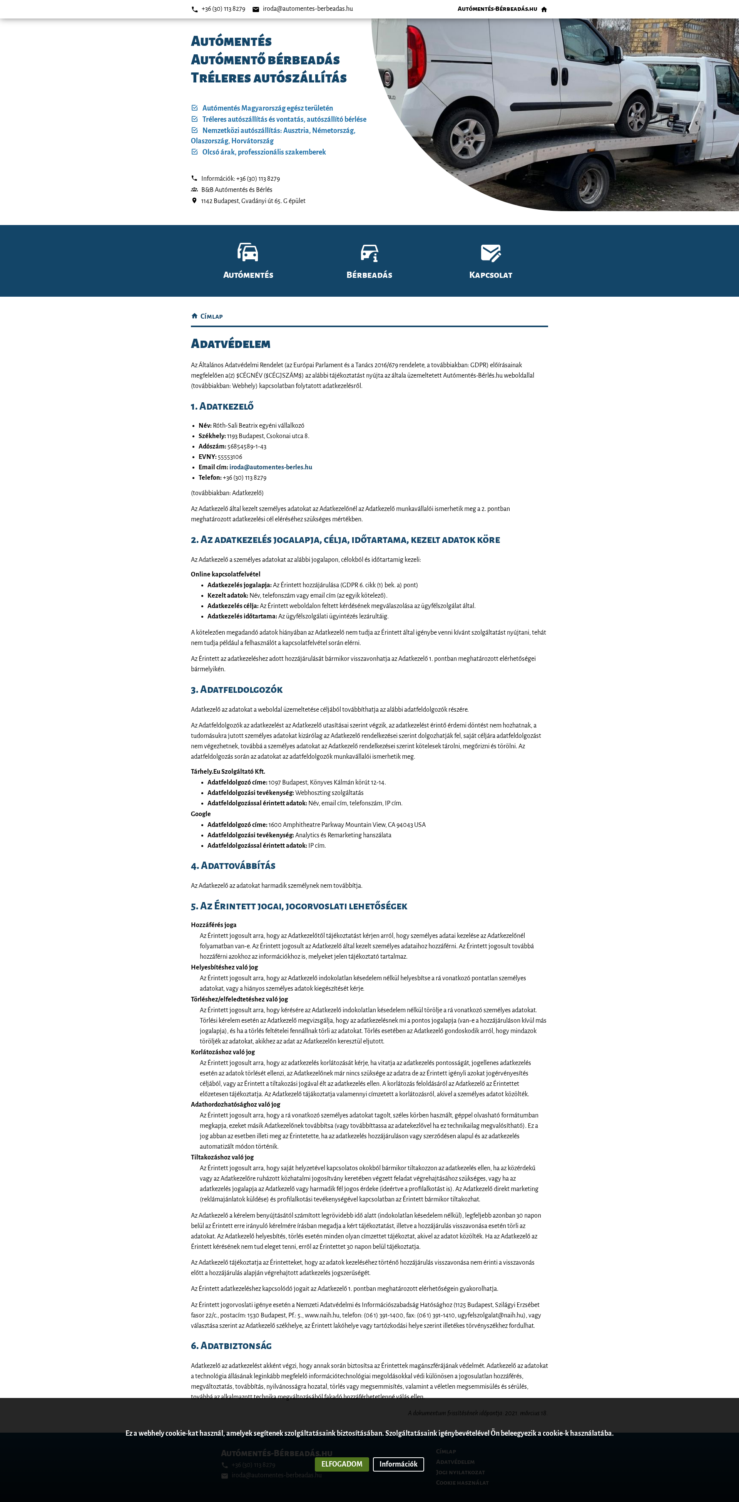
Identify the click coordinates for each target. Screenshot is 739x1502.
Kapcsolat (490, 275)
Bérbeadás (369, 275)
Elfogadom (342, 1464)
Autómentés (248, 275)
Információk (399, 1464)
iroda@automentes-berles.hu (270, 467)
